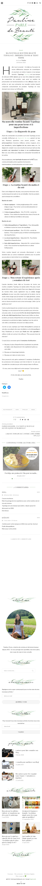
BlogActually (32, 879)
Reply (38, 492)
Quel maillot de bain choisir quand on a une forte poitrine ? (29, 838)
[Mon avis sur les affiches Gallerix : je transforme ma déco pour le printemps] (11, 802)
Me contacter (18, 874)
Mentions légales (29, 874)
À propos (10, 874)
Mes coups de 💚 (21, 876)
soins (17, 409)
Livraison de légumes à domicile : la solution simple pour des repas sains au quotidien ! (29, 814)
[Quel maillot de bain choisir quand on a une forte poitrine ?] (31, 828)
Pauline (23, 60)
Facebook (21, 854)
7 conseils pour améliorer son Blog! (27, 762)
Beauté (21, 50)
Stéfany (5, 518)
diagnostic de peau (24, 138)
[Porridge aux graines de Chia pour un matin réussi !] (21, 459)
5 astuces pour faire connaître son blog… (27, 751)
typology (25, 409)
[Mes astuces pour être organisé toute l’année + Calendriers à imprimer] (8, 777)
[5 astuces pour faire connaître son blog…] (8, 753)
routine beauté (7, 409)
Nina (4, 492)
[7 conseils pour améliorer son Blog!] (8, 765)
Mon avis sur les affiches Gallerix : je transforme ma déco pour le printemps (11, 813)
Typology (27, 74)
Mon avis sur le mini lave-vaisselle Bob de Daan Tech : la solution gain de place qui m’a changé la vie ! (11, 839)
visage (33, 409)
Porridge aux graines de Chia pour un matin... (21, 473)
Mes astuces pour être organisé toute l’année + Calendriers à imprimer (26, 776)
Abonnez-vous (21, 702)
